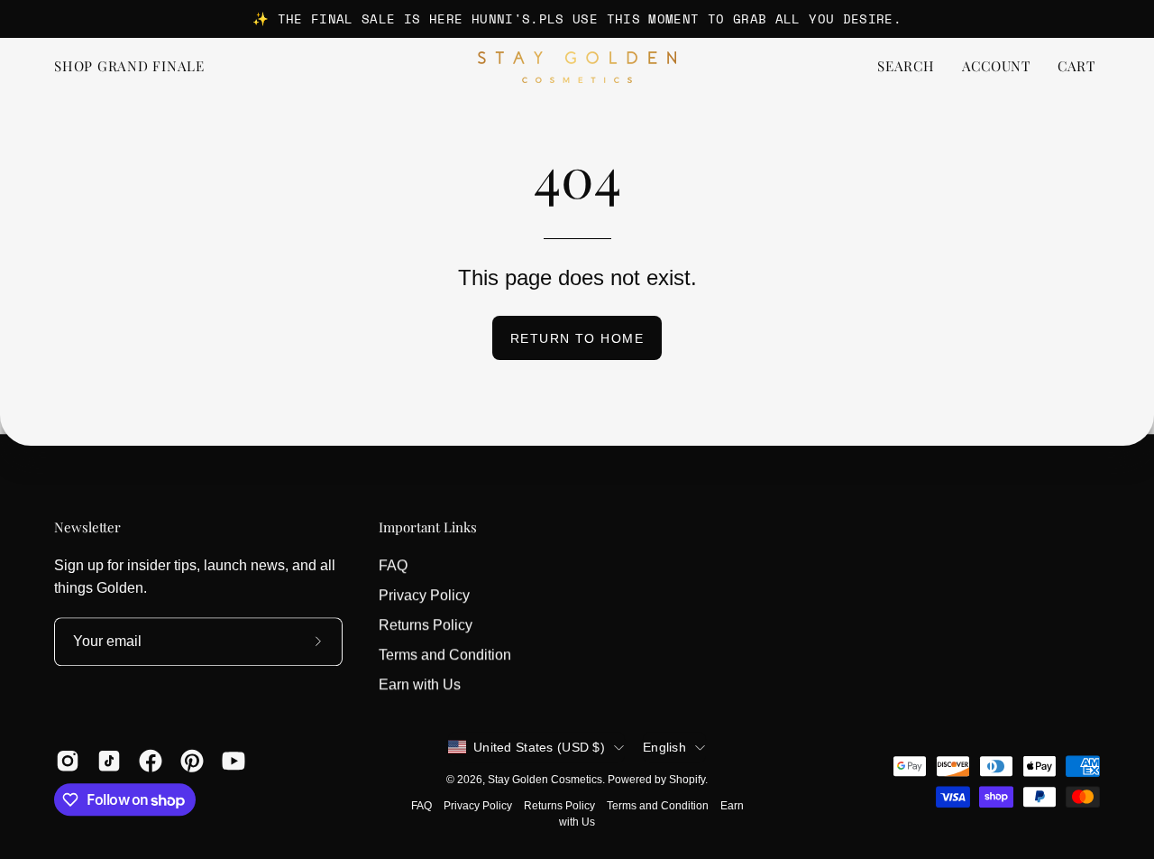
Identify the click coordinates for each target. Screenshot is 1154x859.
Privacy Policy (424, 595)
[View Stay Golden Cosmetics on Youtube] (233, 760)
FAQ (393, 565)
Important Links (428, 527)
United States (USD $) (539, 747)
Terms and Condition (445, 654)
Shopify (687, 779)
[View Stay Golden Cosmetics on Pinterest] (192, 760)
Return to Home (577, 338)
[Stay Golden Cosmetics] (577, 67)
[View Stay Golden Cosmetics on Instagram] (67, 760)
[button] (906, 67)
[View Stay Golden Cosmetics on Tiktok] (109, 760)
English (664, 747)
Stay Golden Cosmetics (545, 779)
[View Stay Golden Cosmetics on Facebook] (150, 760)
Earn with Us (420, 684)
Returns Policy (425, 625)
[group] (577, 19)
